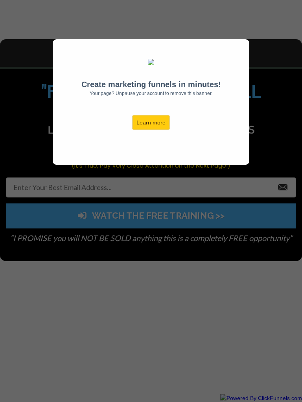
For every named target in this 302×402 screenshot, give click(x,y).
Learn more (151, 122)
